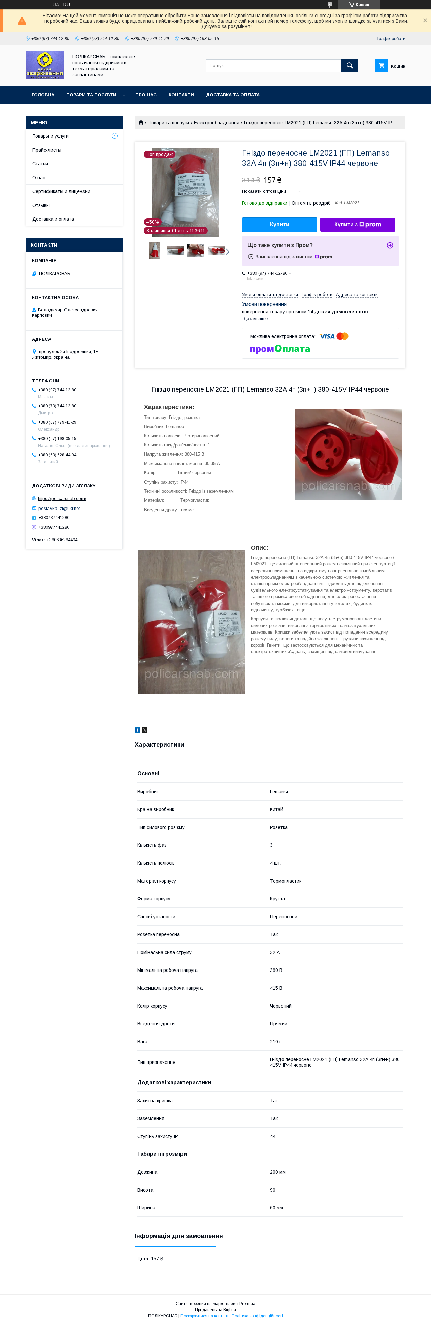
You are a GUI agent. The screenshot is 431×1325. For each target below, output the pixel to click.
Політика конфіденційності (257, 1316)
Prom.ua (247, 1303)
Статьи (40, 163)
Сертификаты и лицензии (61, 191)
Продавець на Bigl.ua (215, 1309)
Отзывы (41, 205)
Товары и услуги (50, 136)
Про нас (146, 94)
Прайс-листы (46, 150)
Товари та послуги (91, 94)
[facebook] (137, 731)
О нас (38, 177)
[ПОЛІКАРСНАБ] (45, 77)
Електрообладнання (216, 122)
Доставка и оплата (53, 219)
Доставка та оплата (233, 94)
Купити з (346, 224)
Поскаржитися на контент (204, 1316)
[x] (144, 731)
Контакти (181, 94)
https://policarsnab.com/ (62, 498)
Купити (279, 224)
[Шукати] (349, 65)
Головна (43, 94)
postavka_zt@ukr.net (59, 508)
